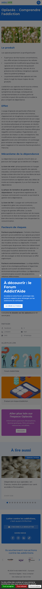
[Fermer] (40, 276)
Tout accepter (8, 586)
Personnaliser (34, 586)
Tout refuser (21, 586)
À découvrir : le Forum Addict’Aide (17, 287)
